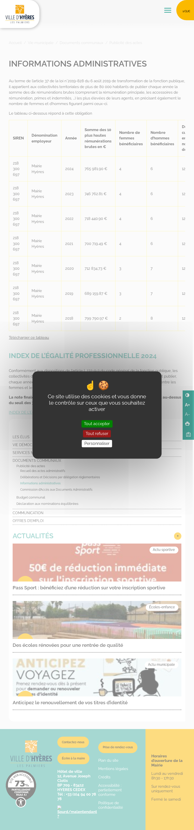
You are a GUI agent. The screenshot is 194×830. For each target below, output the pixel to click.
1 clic (186, 11)
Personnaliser (97, 443)
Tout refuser (97, 433)
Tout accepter (97, 423)
